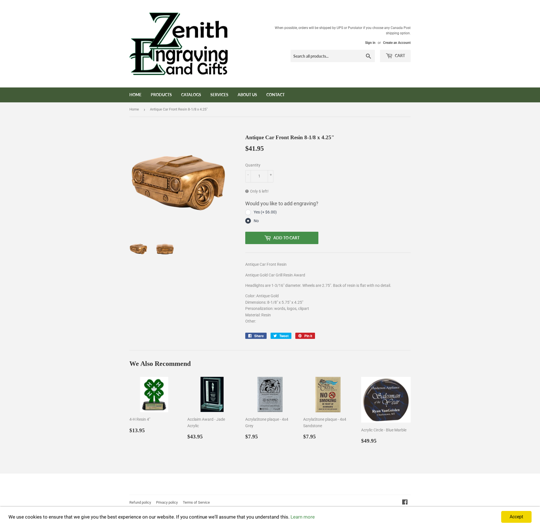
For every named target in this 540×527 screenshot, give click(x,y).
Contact (275, 94)
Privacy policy (167, 502)
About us (247, 94)
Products (161, 94)
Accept (516, 516)
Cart (399, 55)
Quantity (252, 165)
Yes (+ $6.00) (265, 212)
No (256, 221)
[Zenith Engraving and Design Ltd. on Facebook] (405, 503)
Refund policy (140, 502)
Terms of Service (196, 502)
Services (219, 94)
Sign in (370, 43)
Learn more (303, 517)
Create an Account (397, 43)
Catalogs (191, 94)
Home (135, 94)
